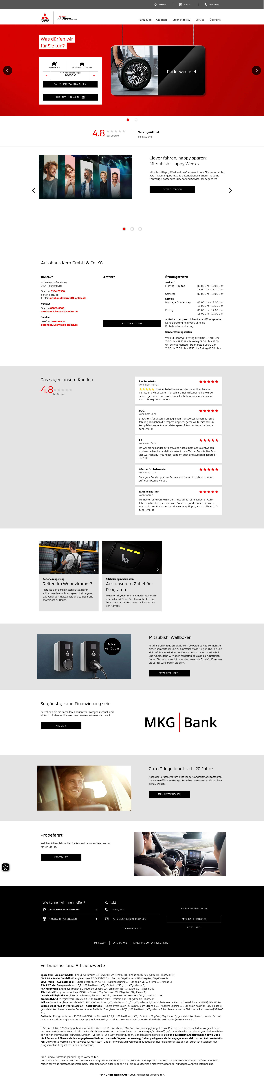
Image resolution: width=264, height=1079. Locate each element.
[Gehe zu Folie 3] (140, 228)
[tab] (128, 119)
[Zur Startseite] (63, 17)
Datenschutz (120, 942)
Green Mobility (181, 19)
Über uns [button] (215, 19)
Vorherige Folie (7, 70)
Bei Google (112, 135)
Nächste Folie (256, 70)
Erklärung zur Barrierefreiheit (151, 942)
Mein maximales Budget (70, 73)
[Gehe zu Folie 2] (132, 228)
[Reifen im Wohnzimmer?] (69, 557)
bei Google (59, 394)
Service (200, 19)
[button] (70, 97)
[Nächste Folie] (230, 190)
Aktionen (161, 19)
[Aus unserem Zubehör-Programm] (132, 557)
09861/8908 (58, 291)
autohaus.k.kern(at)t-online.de (68, 297)
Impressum (100, 942)
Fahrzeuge (145, 19)
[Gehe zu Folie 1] (124, 228)
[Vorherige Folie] (33, 190)
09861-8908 (57, 308)
